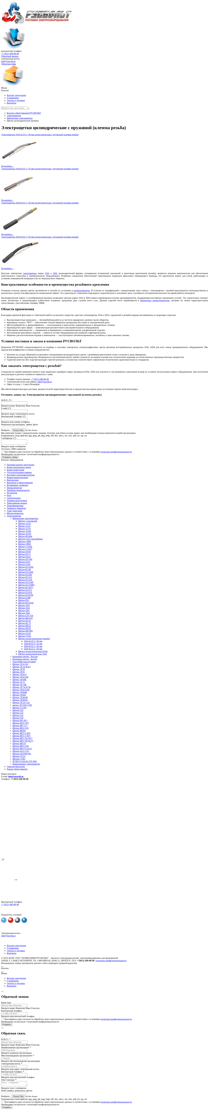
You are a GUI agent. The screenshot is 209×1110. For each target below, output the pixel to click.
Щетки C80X (24, 544)
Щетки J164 (24, 608)
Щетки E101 (24, 562)
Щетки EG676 (25, 592)
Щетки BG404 (25, 536)
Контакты (11, 103)
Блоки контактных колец (19, 467)
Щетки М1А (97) (21, 723)
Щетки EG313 (25, 577)
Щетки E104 (24, 564)
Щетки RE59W (25, 631)
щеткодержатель (82, 290)
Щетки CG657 (25, 549)
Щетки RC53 (24, 621)
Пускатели (12, 493)
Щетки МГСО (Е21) (22, 748)
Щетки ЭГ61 (19, 672)
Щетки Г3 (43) (19, 707)
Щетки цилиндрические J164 (32, 654)
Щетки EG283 (25, 574)
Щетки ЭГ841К (20, 700)
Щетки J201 (24, 610)
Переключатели (14, 488)
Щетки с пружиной (27, 521)
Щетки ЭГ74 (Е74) (22, 687)
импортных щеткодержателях (154, 300)
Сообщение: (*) (8, 438)
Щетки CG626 (25, 546)
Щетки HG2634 (25, 603)
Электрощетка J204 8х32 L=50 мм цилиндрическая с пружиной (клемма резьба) (40, 237)
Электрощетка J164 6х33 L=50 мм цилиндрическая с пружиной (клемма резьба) (40, 134)
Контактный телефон (11, 1011)
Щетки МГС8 (19, 743)
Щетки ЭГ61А (20, 674)
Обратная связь (8, 64)
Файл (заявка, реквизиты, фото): (16, 1090)
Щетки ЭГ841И (20, 697)
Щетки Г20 (18, 710)
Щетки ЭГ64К (19, 679)
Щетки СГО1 (19, 756)
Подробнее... (7, 166)
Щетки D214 (24, 557)
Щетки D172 (24, 554)
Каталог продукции (16, 95)
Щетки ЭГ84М (20, 692)
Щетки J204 (24, 613)
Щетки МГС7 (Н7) (22, 736)
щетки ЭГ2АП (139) (22, 705)
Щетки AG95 (24, 534)
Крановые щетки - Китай (25, 659)
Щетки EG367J (25, 587)
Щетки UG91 (24, 636)
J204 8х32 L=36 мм (33, 646)
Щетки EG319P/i (26, 585)
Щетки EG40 (24, 569)
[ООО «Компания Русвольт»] (37, 24)
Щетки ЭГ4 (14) (20, 664)
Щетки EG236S (25, 572)
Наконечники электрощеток (26, 764)
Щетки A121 (24, 526)
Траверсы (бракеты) (16, 508)
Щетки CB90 (24, 541)
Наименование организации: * (16, 1047)
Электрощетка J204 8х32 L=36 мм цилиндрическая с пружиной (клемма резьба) (40, 203)
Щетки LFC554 (25, 615)
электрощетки (30, 273)
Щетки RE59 (24, 628)
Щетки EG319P (25, 582)
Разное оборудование (17, 769)
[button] (104, 88)
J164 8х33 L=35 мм (33, 644)
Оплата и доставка (16, 100)
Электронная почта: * (11, 1063)
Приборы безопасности (18, 490)
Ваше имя (6, 1002)
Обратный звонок (9, 56)
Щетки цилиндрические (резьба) (34, 638)
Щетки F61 (23, 600)
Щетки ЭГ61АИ (20, 677)
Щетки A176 (24, 528)
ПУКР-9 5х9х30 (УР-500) (25, 761)
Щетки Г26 (18, 718)
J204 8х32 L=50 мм (33, 649)
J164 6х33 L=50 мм (33, 641)
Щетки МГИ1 (19, 730)
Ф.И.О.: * (5, 1039)
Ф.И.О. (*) (6, 400)
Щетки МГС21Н (21, 746)
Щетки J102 (24, 605)
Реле (9, 495)
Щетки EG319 (25, 580)
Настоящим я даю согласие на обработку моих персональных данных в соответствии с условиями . (68, 452)
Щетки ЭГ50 (19, 669)
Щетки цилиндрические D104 (32, 651)
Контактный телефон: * (12, 1071)
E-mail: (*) (6, 408)
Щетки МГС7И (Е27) (23, 741)
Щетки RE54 (24, 626)
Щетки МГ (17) (20, 725)
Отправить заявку (10, 457)
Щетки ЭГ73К (19, 684)
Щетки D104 (24, 551)
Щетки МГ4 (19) (20, 728)
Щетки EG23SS (25, 567)
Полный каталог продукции (20, 464)
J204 (55, 273)
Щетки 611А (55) (21, 751)
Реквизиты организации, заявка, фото (19, 424)
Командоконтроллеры (17, 477)
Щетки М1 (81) (20, 720)
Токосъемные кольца (17, 503)
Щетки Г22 (18, 713)
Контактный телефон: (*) (13, 416)
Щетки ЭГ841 (19, 695)
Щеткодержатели (15, 513)
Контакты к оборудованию (20, 482)
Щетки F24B (24, 597)
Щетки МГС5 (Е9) (21, 733)
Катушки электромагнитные (21, 475)
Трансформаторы (15, 505)
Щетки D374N (25, 559)
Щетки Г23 (18, 715)
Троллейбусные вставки (24, 661)
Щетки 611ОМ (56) (22, 754)
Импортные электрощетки (25, 518)
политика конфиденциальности (111, 960)
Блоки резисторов (15, 470)
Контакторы (13, 480)
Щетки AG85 (24, 531)
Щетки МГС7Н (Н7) (22, 738)
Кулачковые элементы (17, 485)
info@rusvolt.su (8, 61)
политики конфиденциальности (116, 452)
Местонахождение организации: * (17, 1055)
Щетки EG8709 (25, 595)
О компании (13, 98)
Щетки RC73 (24, 623)
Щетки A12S (24, 523)
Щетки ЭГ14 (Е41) (22, 667)
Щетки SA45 (24, 633)
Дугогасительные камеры (19, 472)
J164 (47, 273)
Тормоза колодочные (17, 500)
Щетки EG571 (25, 590)
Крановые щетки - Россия (25, 656)
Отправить (6, 1024)
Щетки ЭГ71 (19, 682)
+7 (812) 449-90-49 (10, 53)
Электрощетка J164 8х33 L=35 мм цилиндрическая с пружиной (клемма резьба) (40, 169)
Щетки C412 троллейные (30, 539)
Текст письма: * (8, 1080)
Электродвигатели (16, 766)
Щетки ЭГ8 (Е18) (21, 690)
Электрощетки (14, 516)
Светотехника (13, 498)
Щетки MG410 (25, 618)
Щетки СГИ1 (19, 759)
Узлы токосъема (14, 511)
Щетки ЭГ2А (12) (21, 702)
